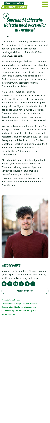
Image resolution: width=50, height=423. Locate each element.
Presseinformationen (11, 300)
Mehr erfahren (25, 290)
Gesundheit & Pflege (12, 303)
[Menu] (45, 4)
